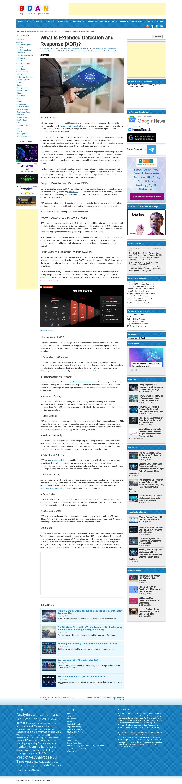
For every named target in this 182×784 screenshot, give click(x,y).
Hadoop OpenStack (44, 738)
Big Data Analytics (31, 719)
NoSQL (42, 753)
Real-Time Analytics (110, 51)
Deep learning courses (135, 314)
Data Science (75, 21)
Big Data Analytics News (35, 31)
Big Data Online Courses (136, 322)
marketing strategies (32, 750)
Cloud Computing (51, 31)
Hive (18, 99)
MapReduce (40, 743)
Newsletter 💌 (136, 21)
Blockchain (20, 53)
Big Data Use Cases (24, 50)
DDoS (60, 51)
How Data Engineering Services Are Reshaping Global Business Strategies (151, 409)
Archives (130, 338)
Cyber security (52, 51)
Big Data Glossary (106, 21)
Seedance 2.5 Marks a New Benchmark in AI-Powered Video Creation (145, 259)
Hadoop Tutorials (22, 90)
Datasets (149, 21)
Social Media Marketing (23, 766)
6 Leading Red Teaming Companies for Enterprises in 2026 (87, 643)
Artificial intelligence (38, 715)
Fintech (19, 82)
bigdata (46, 48)
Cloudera (19, 66)
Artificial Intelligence (24, 45)
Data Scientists (48, 732)
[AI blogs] (146, 235)
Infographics (21, 104)
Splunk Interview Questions (137, 296)
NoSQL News (21, 120)
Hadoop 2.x (21, 738)
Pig (17, 123)
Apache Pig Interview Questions (139, 298)
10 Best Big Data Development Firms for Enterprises (149, 600)
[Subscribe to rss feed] (147, 26)
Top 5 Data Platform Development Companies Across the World (150, 589)
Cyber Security (83, 48)
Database (21, 732)
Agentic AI (20, 39)
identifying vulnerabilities (50, 488)
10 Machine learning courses (138, 326)
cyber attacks (72, 192)
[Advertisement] (117, 9)
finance (33, 735)
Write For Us (72, 751)
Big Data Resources (75, 730)
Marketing (20, 115)
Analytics (99, 48)
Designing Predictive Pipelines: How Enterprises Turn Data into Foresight (151, 387)
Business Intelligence (24, 55)
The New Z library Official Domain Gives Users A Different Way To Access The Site (145, 254)
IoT (44, 740)
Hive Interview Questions (136, 300)
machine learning (84, 51)
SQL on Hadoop (37, 766)
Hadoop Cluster (32, 738)
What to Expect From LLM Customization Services (150, 518)
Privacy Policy (72, 740)
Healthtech (20, 96)
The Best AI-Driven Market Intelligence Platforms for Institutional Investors (150, 498)
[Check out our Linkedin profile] (161, 26)
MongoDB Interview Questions (138, 291)
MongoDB (32, 753)
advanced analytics (57, 460)
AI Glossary (71, 719)
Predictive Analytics (97, 51)
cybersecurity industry (70, 126)
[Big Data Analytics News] (36, 14)
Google (19, 85)
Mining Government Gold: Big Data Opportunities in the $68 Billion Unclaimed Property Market (150, 432)
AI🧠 (36, 21)
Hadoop (89, 21)
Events (70, 738)
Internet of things (22, 107)
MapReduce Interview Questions (139, 303)
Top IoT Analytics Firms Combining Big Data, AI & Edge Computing (150, 611)
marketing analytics (30, 746)
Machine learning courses (137, 317)
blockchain (31, 723)
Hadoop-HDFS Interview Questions (140, 284)
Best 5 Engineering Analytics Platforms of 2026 (81, 676)
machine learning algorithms (82, 382)
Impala (19, 101)
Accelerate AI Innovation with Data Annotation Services (149, 578)
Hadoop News (21, 88)
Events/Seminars (23, 80)
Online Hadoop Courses (136, 319)
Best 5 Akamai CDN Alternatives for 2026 (78, 660)
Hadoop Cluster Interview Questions (141, 287)
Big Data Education (74, 724)
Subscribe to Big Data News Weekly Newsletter (85, 746)
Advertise (124, 21)
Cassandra (20, 58)
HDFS (35, 740)
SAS (18, 128)
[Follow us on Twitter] (157, 26)
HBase (19, 93)
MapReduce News (23, 112)
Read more (128, 747)
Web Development (23, 136)
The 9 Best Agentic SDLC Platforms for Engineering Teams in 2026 (144, 263)
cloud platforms (101, 157)
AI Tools (160, 21)
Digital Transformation (24, 77)
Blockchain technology (43, 723)
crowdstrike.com (47, 330)
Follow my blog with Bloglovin (27, 770)
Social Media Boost (74, 743)
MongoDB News (22, 117)
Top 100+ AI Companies (76, 748)
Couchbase (20, 69)
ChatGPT (20, 61)
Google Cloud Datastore (70, 51)
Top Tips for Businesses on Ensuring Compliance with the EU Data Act (151, 420)
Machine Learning (23, 109)
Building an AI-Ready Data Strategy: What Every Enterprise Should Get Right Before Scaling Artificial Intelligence (145, 269)
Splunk (19, 131)
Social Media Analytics (48, 762)
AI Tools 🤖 (49, 21)
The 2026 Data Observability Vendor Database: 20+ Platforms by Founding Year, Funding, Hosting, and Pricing (90, 628)
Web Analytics (52, 765)
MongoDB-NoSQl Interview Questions (141, 294)
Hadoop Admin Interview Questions (140, 289)
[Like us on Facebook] (152, 26)
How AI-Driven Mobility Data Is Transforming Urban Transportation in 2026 (151, 398)
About (29, 21)
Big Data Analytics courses (137, 324)
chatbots (20, 727)
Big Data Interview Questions (138, 282)
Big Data (60, 21)
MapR (29, 743)
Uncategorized (21, 134)
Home (20, 21)
